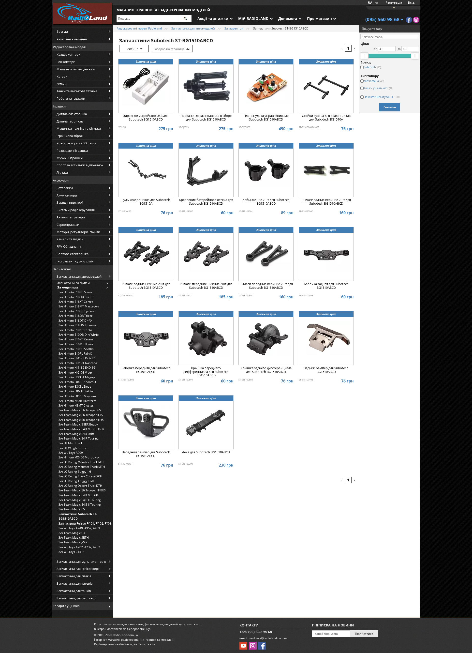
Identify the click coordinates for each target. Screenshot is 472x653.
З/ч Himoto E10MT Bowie (76, 344)
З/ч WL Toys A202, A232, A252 (79, 547)
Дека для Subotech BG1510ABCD (206, 452)
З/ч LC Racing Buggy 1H (75, 472)
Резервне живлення (72, 39)
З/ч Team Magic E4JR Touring (79, 438)
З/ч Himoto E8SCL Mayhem (77, 396)
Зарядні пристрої (70, 202)
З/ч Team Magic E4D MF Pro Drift (81, 429)
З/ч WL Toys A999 (71, 453)
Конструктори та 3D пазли (76, 143)
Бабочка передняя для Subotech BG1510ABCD (145, 370)
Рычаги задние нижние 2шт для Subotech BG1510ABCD (146, 285)
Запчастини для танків (74, 591)
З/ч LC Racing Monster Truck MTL (81, 462)
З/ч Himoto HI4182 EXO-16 (77, 367)
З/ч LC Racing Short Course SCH (80, 476)
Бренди (62, 31)
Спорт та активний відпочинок (80, 165)
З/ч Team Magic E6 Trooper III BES (82, 490)
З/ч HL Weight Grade (73, 448)
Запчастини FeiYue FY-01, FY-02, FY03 (85, 523)
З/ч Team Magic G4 (72, 533)
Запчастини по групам (73, 283)
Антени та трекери (71, 217)
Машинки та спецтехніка (76, 69)
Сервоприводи (68, 224)
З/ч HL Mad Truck (71, 443)
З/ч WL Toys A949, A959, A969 (79, 528)
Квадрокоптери (68, 54)
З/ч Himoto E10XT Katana (76, 339)
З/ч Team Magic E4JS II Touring (80, 504)
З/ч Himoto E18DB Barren (76, 297)
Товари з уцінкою (66, 606)
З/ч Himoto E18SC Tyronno (77, 311)
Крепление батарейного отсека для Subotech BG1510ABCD (206, 201)
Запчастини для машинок (76, 598)
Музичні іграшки (70, 158)
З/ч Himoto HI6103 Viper (75, 372)
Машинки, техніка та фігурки (79, 128)
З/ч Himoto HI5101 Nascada (78, 363)
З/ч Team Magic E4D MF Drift (79, 495)
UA (370, 2)
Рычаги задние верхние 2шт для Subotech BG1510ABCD (326, 201)
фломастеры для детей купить (167, 624)
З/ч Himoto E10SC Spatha (76, 349)
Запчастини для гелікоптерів (78, 568)
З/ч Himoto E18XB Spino (75, 292)
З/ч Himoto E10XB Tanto (75, 330)
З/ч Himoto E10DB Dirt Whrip (79, 335)
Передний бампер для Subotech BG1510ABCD (146, 454)
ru (376, 2)
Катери (62, 76)
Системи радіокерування (76, 210)
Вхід (411, 2)
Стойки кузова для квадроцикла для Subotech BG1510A (326, 117)
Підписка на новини (333, 625)
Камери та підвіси (70, 239)
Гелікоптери (66, 62)
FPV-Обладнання (69, 246)
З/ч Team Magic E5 (72, 509)
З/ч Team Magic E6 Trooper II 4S (81, 415)
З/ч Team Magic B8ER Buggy (78, 424)
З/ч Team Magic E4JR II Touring (80, 500)
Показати (390, 107)
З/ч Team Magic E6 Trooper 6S (80, 410)
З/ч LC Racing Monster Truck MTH (82, 467)
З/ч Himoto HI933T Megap (77, 377)
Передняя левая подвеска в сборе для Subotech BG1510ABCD (206, 117)
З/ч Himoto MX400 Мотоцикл (79, 457)
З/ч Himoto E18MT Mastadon (79, 306)
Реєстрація (393, 2)
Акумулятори (67, 195)
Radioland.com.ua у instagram (416, 20)
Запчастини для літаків (74, 576)
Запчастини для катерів (74, 583)
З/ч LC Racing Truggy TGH (76, 481)
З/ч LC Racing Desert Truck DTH (80, 486)
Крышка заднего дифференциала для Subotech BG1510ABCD (266, 370)
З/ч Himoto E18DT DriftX (75, 321)
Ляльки (62, 172)
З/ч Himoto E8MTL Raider (76, 391)
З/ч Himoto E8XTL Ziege (75, 386)
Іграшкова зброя (70, 136)
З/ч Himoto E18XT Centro (76, 302)
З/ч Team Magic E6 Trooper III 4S (81, 420)
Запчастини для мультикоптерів (81, 561)
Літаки (61, 84)
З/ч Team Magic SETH (74, 537)
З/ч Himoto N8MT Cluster (76, 405)
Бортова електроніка (72, 254)
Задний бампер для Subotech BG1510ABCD (326, 370)
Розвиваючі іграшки (72, 150)
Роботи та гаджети (71, 98)
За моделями (67, 287)
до (399, 49)
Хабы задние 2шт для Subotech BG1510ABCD (266, 201)
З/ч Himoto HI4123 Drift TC (77, 358)
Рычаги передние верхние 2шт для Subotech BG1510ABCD (266, 285)
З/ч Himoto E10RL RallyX (75, 353)
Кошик (393, 7)
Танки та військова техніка (77, 91)
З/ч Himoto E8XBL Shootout (77, 382)
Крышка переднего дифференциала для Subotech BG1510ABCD (206, 371)
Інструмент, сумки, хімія (75, 261)
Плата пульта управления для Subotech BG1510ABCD (266, 117)
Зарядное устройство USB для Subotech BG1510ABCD (145, 117)
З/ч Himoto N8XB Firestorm (77, 401)
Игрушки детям (105, 624)
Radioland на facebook (409, 20)
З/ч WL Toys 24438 (71, 552)
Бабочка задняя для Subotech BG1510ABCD (326, 285)
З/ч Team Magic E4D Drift (76, 434)
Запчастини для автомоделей (79, 276)
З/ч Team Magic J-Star (74, 542)
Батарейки (65, 188)
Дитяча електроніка (72, 114)
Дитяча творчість (70, 121)
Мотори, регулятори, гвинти (78, 232)
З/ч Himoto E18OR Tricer (75, 316)
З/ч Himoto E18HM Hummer (78, 325)
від (375, 49)
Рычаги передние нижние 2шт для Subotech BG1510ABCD (206, 285)
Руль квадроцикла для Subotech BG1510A (145, 201)
